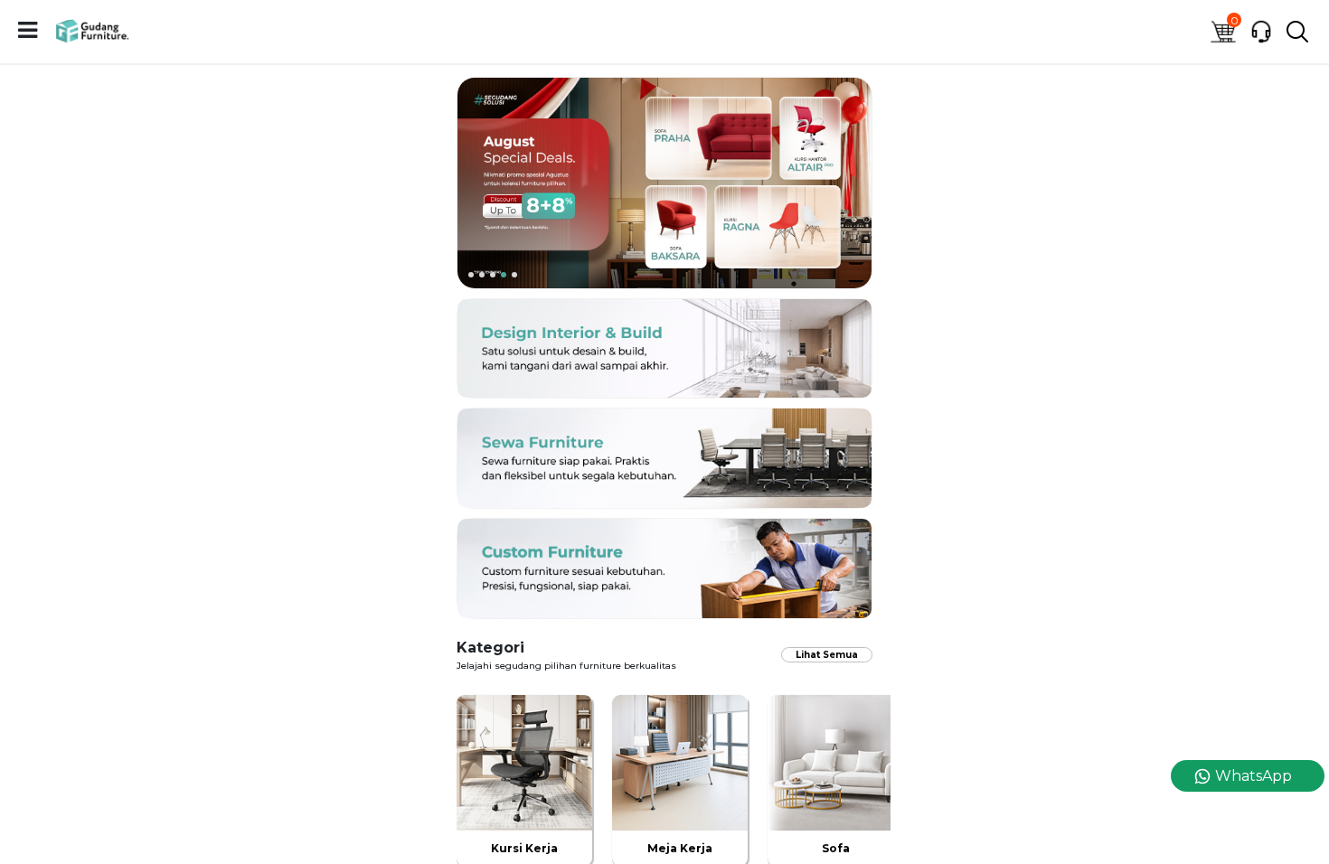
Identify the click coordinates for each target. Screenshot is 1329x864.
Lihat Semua (827, 655)
